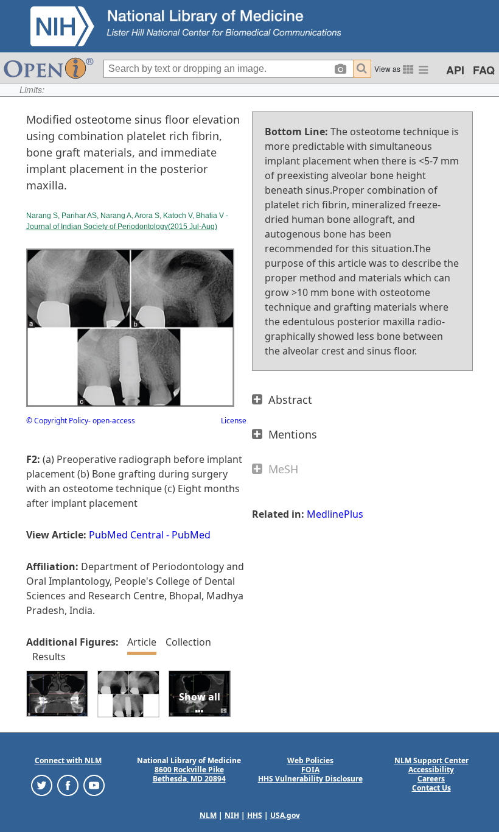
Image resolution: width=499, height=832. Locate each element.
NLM (208, 815)
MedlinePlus (335, 514)
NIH (232, 815)
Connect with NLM (68, 760)
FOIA (310, 769)
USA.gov (285, 815)
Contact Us (431, 788)
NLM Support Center (431, 760)
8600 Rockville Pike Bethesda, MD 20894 (189, 774)
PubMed (191, 534)
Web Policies (310, 760)
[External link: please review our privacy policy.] (41, 785)
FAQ (484, 70)
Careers (431, 779)
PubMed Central (126, 534)
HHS (254, 815)
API (455, 70)
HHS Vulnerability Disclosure (310, 779)
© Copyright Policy (57, 420)
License (233, 420)
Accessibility (431, 769)
